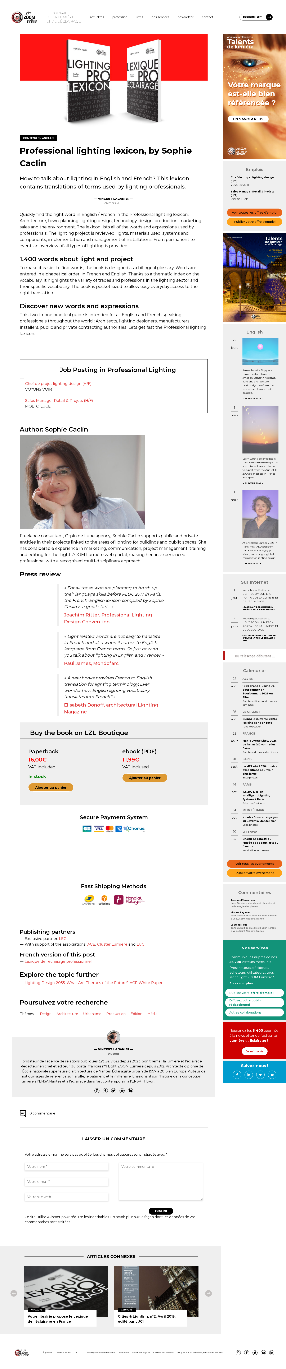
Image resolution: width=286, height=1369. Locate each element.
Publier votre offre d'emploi (255, 222)
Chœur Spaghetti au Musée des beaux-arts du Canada (260, 842)
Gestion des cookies (163, 1352)
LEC (62, 938)
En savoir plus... (254, 398)
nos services (160, 17)
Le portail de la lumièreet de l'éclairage (63, 17)
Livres (139, 17)
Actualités (97, 17)
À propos (47, 1352)
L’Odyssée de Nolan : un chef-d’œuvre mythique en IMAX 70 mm (259, 638)
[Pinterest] (96, 1090)
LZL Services (108, 1061)
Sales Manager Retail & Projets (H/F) (59, 400)
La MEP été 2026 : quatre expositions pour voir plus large (259, 770)
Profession (120, 17)
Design (46, 1014)
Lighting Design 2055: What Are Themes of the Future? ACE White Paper (93, 983)
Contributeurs (63, 1352)
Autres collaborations (245, 1012)
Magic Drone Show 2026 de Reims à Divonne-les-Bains (259, 744)
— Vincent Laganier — (113, 199)
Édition (136, 1014)
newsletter (185, 17)
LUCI (141, 944)
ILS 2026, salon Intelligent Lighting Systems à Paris (256, 795)
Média (152, 1014)
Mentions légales (141, 1352)
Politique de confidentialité (101, 1352)
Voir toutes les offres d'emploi (254, 212)
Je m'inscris (255, 1051)
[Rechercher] (269, 17)
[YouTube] (122, 1090)
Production (116, 1014)
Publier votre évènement (255, 873)
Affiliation (124, 1352)
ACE (91, 944)
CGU (78, 1352)
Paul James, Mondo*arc (91, 663)
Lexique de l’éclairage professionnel (58, 961)
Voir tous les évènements (254, 864)
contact (207, 17)
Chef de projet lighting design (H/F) (58, 383)
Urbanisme (92, 1014)
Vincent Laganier (241, 912)
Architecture (67, 1014)
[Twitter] (113, 1090)
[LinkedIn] (130, 1090)
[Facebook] (105, 1090)
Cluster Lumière (112, 944)
